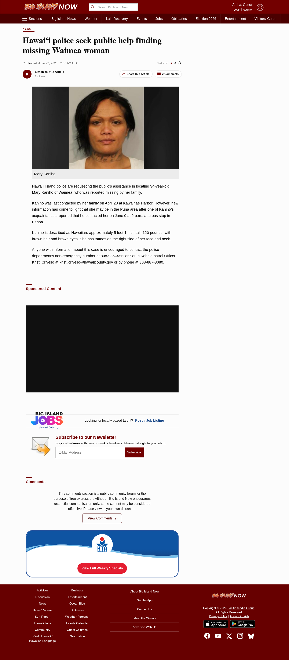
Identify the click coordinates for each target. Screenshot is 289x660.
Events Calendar (77, 623)
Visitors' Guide (265, 19)
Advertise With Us (144, 627)
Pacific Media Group (241, 608)
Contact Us (144, 609)
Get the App (145, 600)
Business (77, 590)
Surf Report (42, 616)
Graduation (77, 636)
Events (141, 19)
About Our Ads (239, 616)
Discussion (42, 597)
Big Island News (63, 19)
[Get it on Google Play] (242, 624)
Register (248, 9)
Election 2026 (205, 19)
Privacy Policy (218, 616)
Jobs (159, 19)
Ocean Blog (77, 603)
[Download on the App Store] (215, 624)
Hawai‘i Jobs (42, 623)
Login (237, 9)
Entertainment (235, 19)
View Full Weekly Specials (102, 568)
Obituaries (179, 19)
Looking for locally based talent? (124, 420)
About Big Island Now (144, 591)
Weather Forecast (77, 616)
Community (42, 629)
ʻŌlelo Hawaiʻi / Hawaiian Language (42, 638)
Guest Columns (77, 629)
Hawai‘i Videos (42, 610)
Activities (42, 590)
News (27, 28)
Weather (91, 19)
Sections (35, 19)
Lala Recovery (117, 19)
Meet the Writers (144, 618)
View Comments (102, 518)
